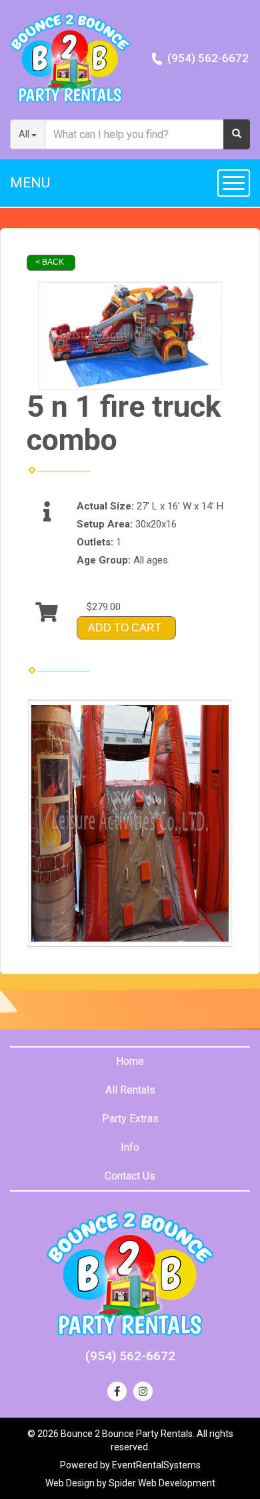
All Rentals (130, 1090)
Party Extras (130, 1118)
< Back (49, 262)
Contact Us (130, 1176)
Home (130, 1061)
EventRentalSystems (156, 1465)
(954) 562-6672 (208, 58)
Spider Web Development (162, 1483)
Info (130, 1147)
